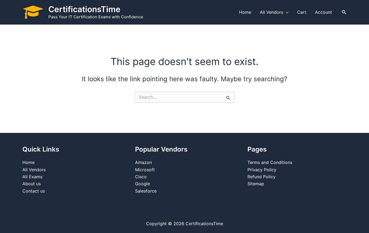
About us (31, 183)
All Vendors (271, 12)
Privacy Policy (261, 169)
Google (142, 183)
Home (245, 12)
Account (323, 12)
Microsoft (145, 169)
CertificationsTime (84, 9)
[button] (286, 12)
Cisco (141, 176)
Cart (301, 12)
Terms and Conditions (269, 162)
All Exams (32, 176)
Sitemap (255, 183)
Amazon (143, 162)
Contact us (33, 191)
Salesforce (146, 191)
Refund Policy (261, 176)
